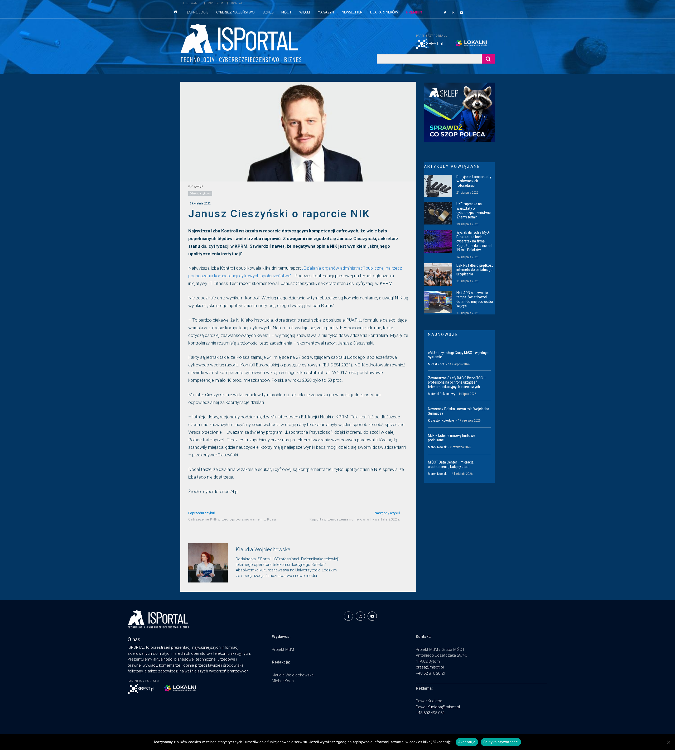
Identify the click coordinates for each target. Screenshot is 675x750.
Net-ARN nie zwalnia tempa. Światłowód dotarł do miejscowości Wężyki (474, 299)
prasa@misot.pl (430, 667)
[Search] (488, 59)
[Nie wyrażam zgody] (668, 742)
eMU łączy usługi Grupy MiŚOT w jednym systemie (458, 355)
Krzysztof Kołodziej (441, 420)
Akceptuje (466, 742)
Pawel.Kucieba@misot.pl (438, 707)
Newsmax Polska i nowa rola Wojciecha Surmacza (458, 411)
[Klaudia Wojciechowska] (208, 562)
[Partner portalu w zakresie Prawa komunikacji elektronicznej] (475, 43)
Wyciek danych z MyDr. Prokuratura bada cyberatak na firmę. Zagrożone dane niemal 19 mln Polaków (474, 241)
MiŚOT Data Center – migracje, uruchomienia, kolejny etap (451, 464)
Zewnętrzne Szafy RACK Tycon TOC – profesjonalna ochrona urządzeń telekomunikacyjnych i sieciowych (457, 382)
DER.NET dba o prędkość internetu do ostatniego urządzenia (475, 269)
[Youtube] (461, 12)
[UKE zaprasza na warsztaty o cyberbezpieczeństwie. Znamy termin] (438, 213)
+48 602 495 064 (430, 712)
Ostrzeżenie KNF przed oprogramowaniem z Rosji (232, 519)
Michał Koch (436, 364)
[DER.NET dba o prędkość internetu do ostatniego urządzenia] (438, 274)
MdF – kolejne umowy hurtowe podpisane (451, 437)
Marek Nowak (437, 447)
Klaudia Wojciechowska (263, 549)
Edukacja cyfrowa (200, 193)
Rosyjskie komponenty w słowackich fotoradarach (473, 181)
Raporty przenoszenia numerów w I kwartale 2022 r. (355, 519)
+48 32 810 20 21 (431, 673)
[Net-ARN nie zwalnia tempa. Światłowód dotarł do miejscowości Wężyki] (438, 302)
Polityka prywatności (500, 742)
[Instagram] (360, 616)
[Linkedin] (453, 12)
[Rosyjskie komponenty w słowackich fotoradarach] (438, 186)
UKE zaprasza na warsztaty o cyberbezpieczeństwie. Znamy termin (473, 210)
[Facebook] (445, 12)
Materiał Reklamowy (441, 394)
